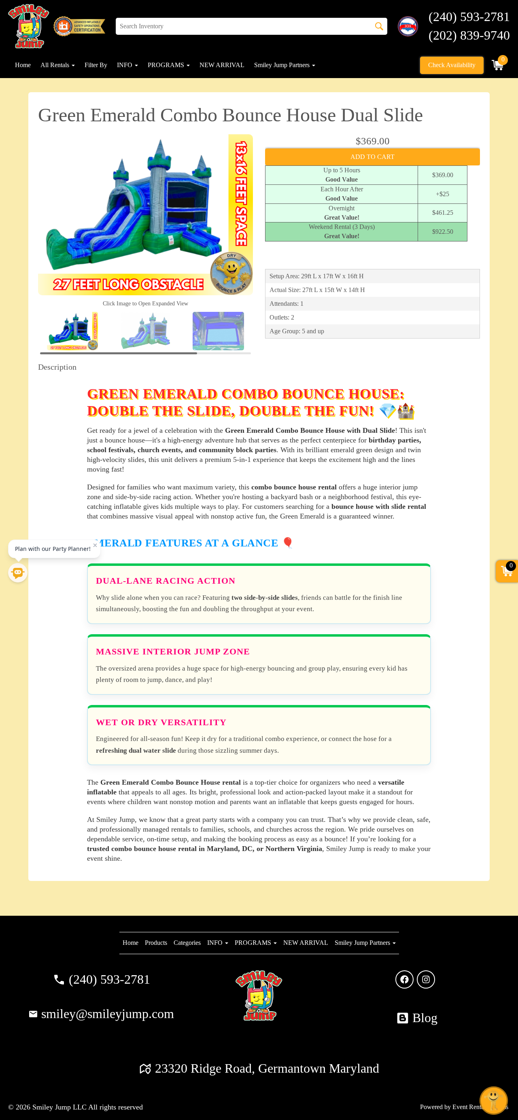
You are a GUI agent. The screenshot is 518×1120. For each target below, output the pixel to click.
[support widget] (494, 1101)
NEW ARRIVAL (222, 64)
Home (23, 64)
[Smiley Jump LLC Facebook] (404, 979)
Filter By (96, 64)
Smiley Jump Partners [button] (282, 64)
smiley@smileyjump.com (107, 1013)
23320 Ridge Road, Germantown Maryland (267, 1068)
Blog (424, 1017)
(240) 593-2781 (109, 979)
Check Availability (452, 64)
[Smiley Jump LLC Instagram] (426, 979)
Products (156, 942)
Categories (187, 942)
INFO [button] (125, 64)
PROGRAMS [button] (167, 64)
